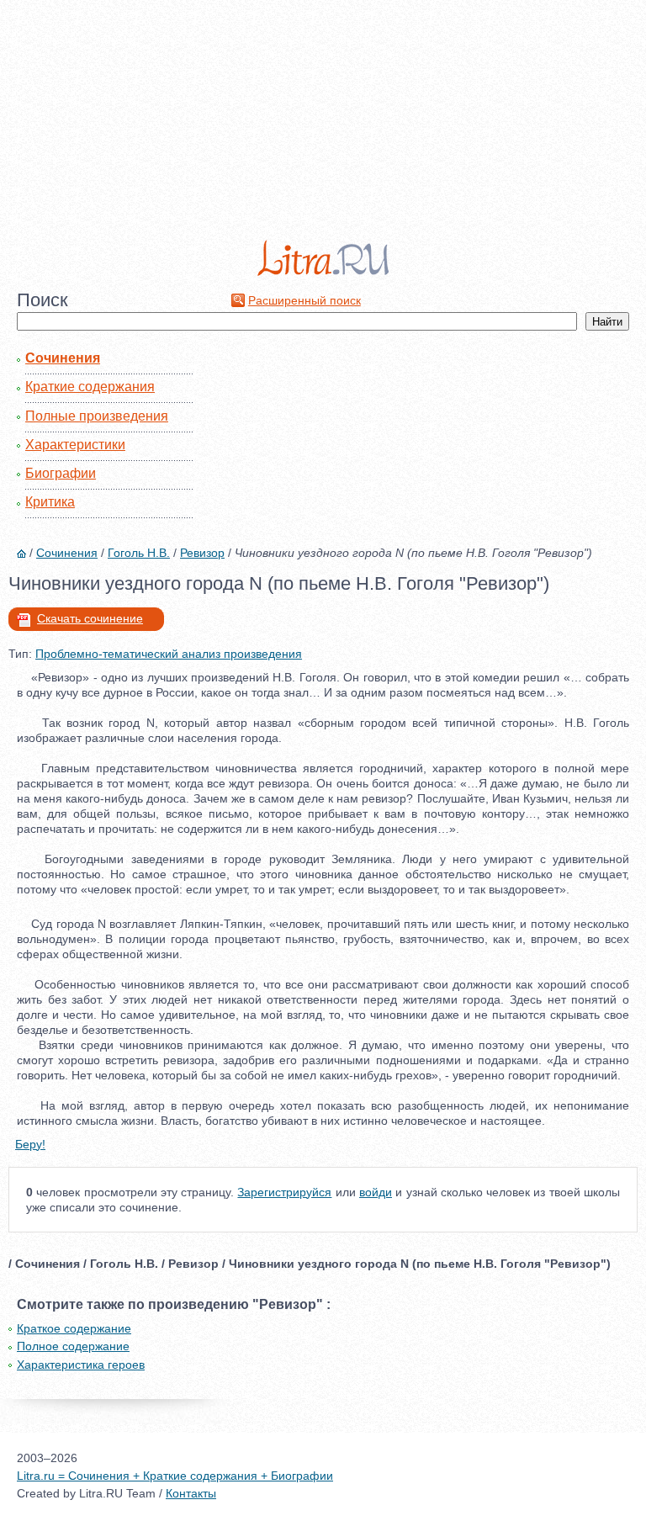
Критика (50, 502)
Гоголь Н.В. (139, 552)
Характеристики (75, 444)
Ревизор (202, 552)
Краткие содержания (90, 386)
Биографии (60, 473)
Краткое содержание (74, 1328)
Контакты (191, 1493)
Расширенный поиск (304, 300)
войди (375, 1192)
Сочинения (62, 358)
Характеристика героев (81, 1364)
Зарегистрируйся (284, 1192)
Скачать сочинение (90, 618)
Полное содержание (73, 1346)
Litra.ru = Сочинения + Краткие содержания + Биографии (175, 1475)
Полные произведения (96, 416)
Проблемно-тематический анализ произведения (168, 653)
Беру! (30, 1144)
